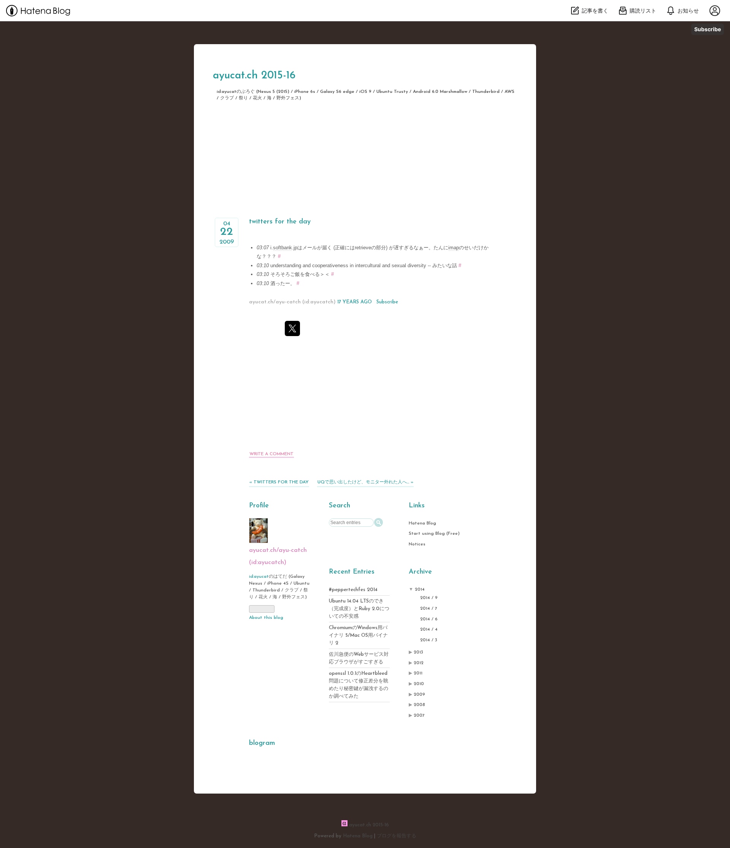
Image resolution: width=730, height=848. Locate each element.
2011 (418, 673)
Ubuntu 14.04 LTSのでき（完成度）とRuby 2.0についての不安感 (359, 609)
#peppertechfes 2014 (353, 589)
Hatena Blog (422, 523)
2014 (420, 589)
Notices (417, 544)
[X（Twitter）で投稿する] (292, 328)
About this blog (266, 617)
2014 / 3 (428, 640)
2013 (418, 652)
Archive (420, 572)
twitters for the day (280, 221)
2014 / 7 (428, 608)
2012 (419, 663)
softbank (282, 247)
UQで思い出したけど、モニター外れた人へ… (365, 482)
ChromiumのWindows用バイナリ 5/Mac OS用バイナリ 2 (358, 635)
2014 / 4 (429, 629)
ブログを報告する (396, 836)
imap (453, 247)
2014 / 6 (429, 619)
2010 (419, 684)
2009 (419, 694)
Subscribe (707, 29)
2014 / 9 (429, 598)
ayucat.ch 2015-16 (254, 75)
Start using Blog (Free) (434, 533)
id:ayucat (259, 576)
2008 (419, 705)
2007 (419, 715)
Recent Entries (352, 572)
